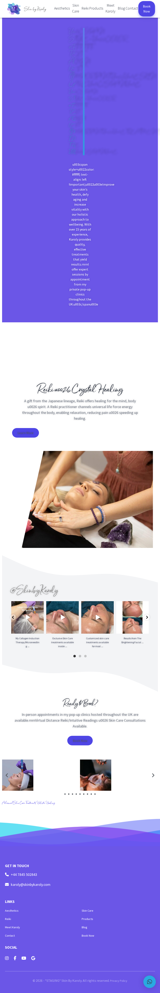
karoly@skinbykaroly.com (30, 885)
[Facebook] (15, 958)
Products (96, 8)
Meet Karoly (110, 8)
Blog (121, 8)
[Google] (33, 958)
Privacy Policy (118, 981)
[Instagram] (7, 958)
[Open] (27, 617)
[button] (6, 775)
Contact (132, 8)
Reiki (85, 8)
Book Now (146, 8)
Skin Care (75, 8)
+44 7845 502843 (24, 875)
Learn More (26, 433)
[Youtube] (23, 958)
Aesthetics (62, 8)
